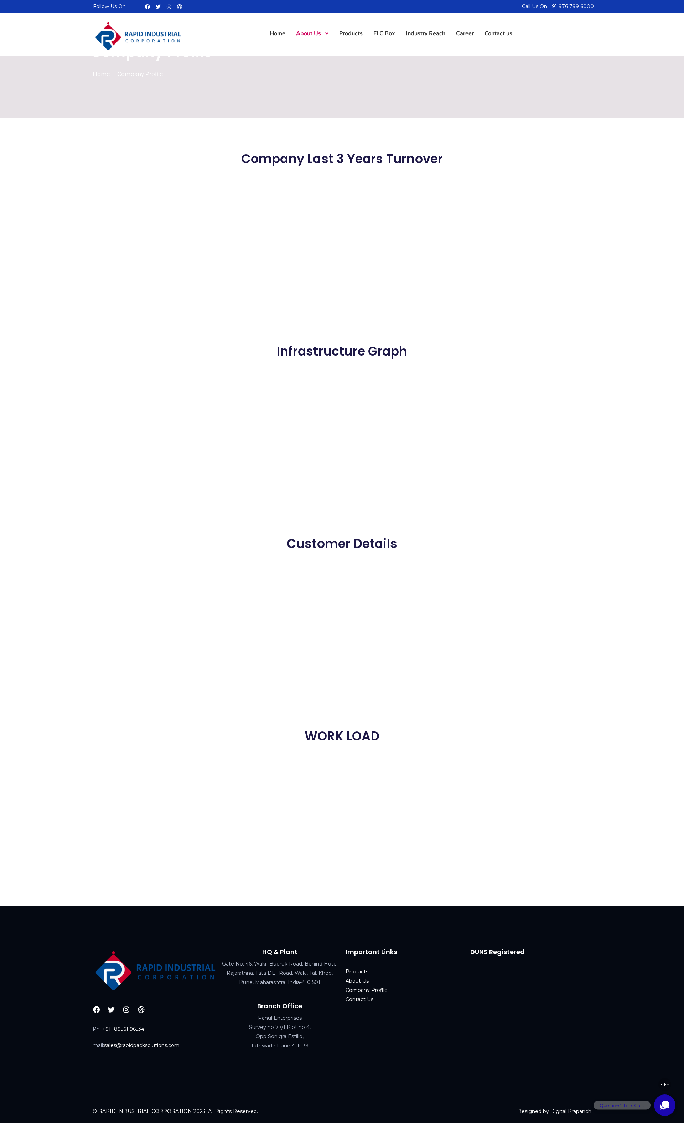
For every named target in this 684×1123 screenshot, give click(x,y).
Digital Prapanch (570, 1111)
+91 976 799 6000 (571, 6)
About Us (357, 981)
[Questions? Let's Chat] (664, 1105)
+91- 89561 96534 (123, 1029)
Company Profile (367, 990)
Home (101, 74)
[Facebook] (147, 6)
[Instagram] (168, 6)
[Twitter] (158, 6)
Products (357, 971)
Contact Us (359, 999)
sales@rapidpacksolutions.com (142, 1045)
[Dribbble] (179, 6)
